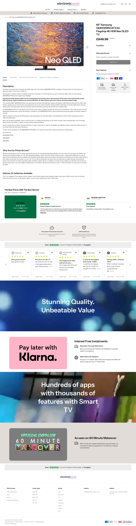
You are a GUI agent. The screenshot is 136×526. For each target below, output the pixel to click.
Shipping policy (40, 521)
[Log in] (125, 4)
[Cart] (129, 4)
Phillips (60, 505)
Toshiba (60, 508)
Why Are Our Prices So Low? (28, 77)
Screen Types (58, 9)
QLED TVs (35, 497)
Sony (59, 492)
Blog (8, 494)
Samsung (60, 494)
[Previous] (3, 47)
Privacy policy (9, 521)
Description (13, 77)
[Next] (87, 47)
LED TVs (35, 492)
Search (9, 497)
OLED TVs (35, 494)
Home (6, 17)
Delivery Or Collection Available (49, 77)
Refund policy (19, 521)
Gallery (5, 77)
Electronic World (18, 520)
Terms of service (29, 521)
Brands (83, 9)
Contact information (11, 523)
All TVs (48, 9)
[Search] (122, 4)
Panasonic (61, 503)
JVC (59, 511)
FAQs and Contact (12, 492)
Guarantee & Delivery (13, 500)
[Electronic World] (68, 4)
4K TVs (34, 500)
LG (59, 497)
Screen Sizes (72, 9)
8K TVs (34, 503)
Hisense (60, 500)
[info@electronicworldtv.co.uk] (108, 4)
